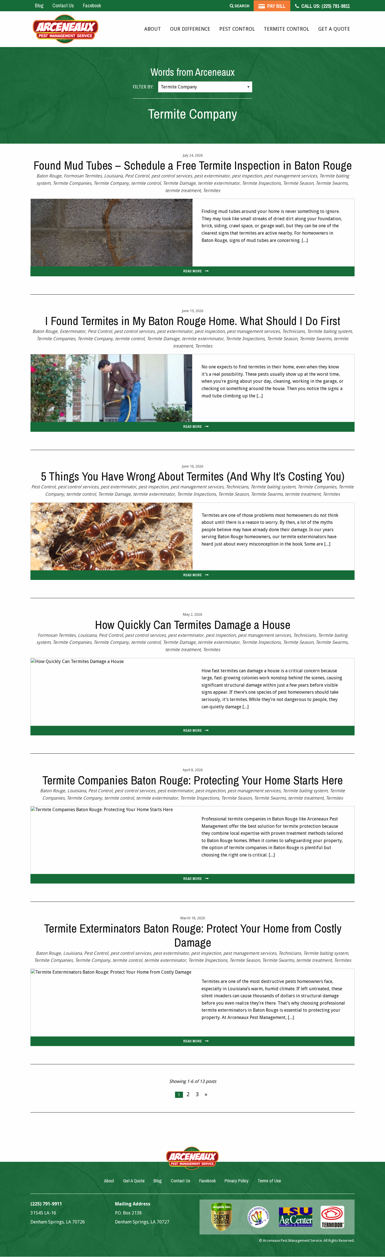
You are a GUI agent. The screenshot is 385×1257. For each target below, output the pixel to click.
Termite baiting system (329, 331)
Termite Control (286, 29)
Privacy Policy (237, 1181)
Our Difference (190, 29)
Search (241, 6)
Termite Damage (179, 183)
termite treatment (183, 190)
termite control (146, 183)
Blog (39, 5)
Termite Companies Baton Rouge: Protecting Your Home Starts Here (192, 780)
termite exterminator (219, 183)
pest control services (171, 176)
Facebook (92, 5)
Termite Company (111, 183)
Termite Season (298, 183)
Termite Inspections (261, 183)
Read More (192, 271)
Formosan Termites (83, 176)
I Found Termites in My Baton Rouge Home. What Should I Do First (192, 321)
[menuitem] (152, 29)
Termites (211, 190)
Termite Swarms (332, 183)
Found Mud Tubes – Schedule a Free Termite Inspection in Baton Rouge (193, 165)
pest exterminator (212, 176)
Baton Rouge (48, 176)
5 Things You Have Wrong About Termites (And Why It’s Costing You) (192, 476)
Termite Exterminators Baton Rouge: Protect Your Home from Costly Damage (192, 935)
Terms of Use (269, 1181)
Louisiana (113, 176)
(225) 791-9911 (325, 6)
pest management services (290, 176)
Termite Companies (72, 183)
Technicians (293, 331)
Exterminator (72, 331)
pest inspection (247, 176)
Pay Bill (276, 6)
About (152, 29)
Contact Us (63, 5)
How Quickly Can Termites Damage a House (192, 625)
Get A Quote (334, 29)
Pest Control (237, 29)
